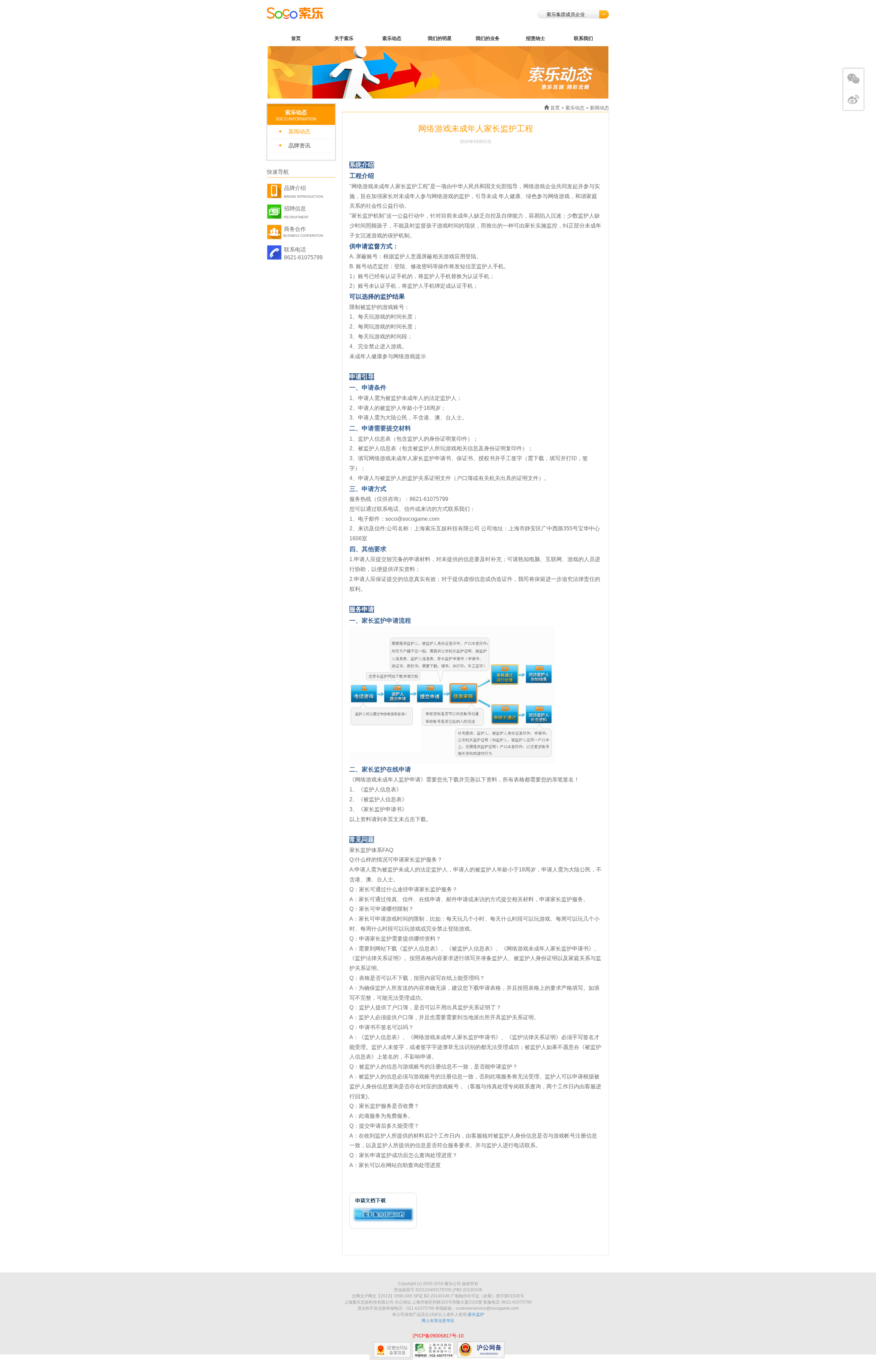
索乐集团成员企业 (565, 14)
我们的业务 (488, 38)
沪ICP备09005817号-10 (438, 1335)
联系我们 (583, 38)
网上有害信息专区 (438, 1320)
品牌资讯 (299, 145)
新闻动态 (299, 131)
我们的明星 (440, 38)
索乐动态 (391, 38)
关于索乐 (343, 38)
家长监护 (476, 1314)
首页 (296, 38)
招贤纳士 (535, 38)
